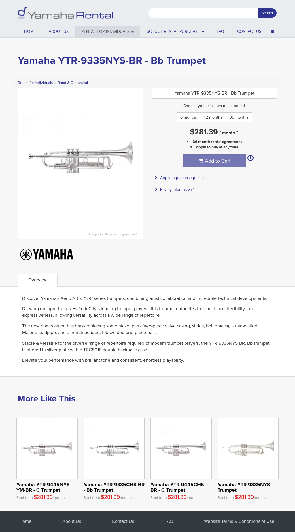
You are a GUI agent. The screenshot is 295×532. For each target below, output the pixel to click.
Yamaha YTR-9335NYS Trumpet (244, 487)
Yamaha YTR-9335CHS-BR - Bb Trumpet (114, 487)
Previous (25, 157)
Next (135, 157)
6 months (188, 117)
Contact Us (123, 521)
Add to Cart (216, 161)
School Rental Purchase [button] (174, 31)
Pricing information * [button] (177, 189)
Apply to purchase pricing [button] (182, 177)
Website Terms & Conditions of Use (239, 521)
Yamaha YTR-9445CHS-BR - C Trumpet (177, 487)
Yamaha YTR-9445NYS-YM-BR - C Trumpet (43, 487)
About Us (71, 521)
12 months (213, 117)
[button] (107, 31)
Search (267, 13)
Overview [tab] (38, 280)
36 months (239, 117)
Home (30, 31)
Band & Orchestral (73, 82)
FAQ (220, 31)
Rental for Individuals (35, 82)
